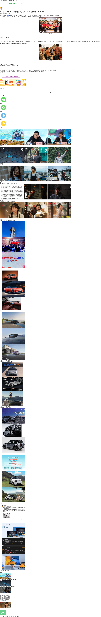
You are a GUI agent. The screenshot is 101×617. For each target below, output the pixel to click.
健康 (13, 0)
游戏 (5, 0)
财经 (11, 0)
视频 (10, 0)
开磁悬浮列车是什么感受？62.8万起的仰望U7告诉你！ (6, 361)
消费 (14, 0)
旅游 (6, 0)
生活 (8, 0)
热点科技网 (1, 570)
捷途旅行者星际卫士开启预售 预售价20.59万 (5, 407)
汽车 (15, 0)
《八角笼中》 (7, 15)
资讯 (1, 0)
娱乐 (3, 0)
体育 (4, 0)
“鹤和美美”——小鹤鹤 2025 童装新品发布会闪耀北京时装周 (7, 220)
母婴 (9, 0)
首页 (0, 0)
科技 (17, 0)
